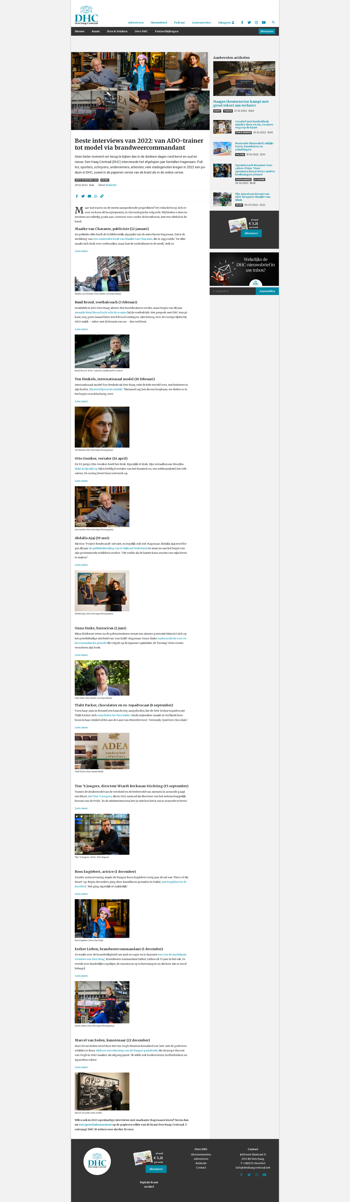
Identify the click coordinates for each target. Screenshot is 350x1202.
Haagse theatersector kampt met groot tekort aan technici (241, 103)
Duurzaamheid (243, 180)
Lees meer (81, 251)
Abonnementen (201, 1154)
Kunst (96, 31)
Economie (259, 180)
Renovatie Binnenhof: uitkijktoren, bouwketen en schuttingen (254, 146)
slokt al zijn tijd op (86, 468)
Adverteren (135, 22)
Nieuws (79, 31)
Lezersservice (201, 22)
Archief (149, 1186)
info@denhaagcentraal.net (253, 1167)
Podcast (179, 22)
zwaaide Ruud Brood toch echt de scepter (101, 312)
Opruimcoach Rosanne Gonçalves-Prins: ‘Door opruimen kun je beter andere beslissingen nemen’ (255, 170)
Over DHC (141, 31)
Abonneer (267, 31)
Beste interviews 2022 (86, 180)
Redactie (111, 185)
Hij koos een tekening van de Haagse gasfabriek (127, 1050)
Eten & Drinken (117, 31)
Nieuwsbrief (159, 22)
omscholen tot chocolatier (113, 715)
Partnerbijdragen (166, 31)
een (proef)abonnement (95, 1124)
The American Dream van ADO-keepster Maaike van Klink (252, 197)
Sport (239, 205)
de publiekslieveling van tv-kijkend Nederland (118, 548)
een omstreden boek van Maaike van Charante (122, 239)
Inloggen (224, 22)
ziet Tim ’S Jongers (100, 796)
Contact (201, 1167)
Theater (228, 111)
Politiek (240, 155)
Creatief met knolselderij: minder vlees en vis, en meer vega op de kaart (254, 124)
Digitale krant (149, 1182)
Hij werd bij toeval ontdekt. (106, 389)
